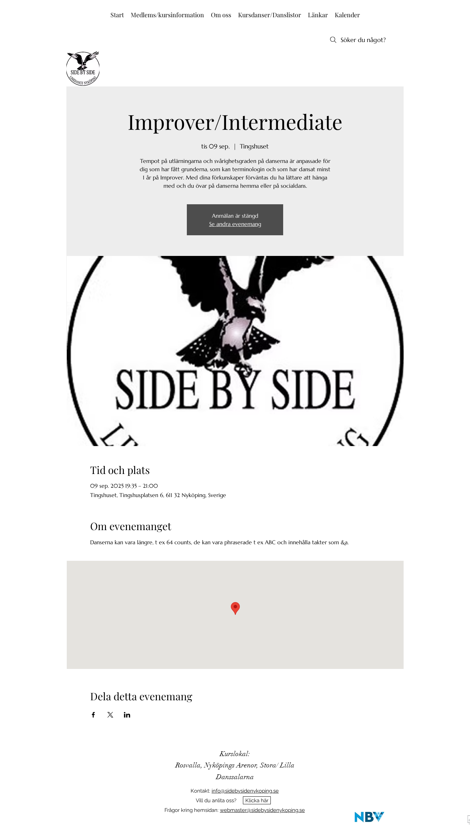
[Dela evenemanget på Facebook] (93, 715)
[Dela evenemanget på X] (110, 715)
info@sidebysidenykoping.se (245, 791)
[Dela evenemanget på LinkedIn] (127, 715)
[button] (167, 15)
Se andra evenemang (235, 223)
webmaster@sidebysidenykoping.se (262, 810)
